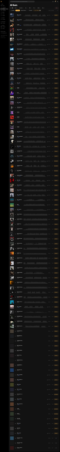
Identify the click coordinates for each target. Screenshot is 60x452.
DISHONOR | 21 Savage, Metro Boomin (22, 277)
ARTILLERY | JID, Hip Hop (20, 369)
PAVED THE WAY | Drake (20, 282)
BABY (18, 204)
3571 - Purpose (19, 306)
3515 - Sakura (19, 102)
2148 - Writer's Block (20, 131)
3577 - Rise (18, 180)
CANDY (18, 408)
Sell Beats (4, 35)
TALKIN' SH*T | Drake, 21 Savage (22, 267)
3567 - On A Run (19, 389)
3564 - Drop (18, 423)
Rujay (17, 15)
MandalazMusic (19, 419)
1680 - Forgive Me (19, 34)
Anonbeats (18, 438)
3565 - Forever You (19, 403)
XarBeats (18, 88)
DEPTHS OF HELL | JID (20, 243)
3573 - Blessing (19, 199)
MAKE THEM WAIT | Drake (21, 350)
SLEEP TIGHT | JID (19, 311)
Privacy (2, 36)
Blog (6, 35)
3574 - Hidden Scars (20, 194)
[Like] (49, 15)
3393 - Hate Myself (20, 136)
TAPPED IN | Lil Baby (20, 340)
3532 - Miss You (19, 97)
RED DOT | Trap (19, 355)
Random (31, 10)
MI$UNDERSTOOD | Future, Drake (22, 335)
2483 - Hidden (19, 73)
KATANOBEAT (18, 49)
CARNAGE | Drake (19, 248)
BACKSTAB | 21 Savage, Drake (21, 228)
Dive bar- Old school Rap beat (21, 447)
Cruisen (18, 126)
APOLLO (18, 224)
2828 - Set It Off (19, 29)
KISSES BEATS (18, 93)
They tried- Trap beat (20, 442)
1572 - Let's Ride (19, 39)
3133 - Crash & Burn (20, 63)
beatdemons (18, 25)
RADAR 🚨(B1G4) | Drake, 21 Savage (22, 296)
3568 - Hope (19, 384)
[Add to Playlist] (52, 15)
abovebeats (18, 151)
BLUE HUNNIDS (19, 170)
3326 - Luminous (19, 53)
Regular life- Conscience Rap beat (22, 437)
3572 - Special (19, 209)
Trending (13, 10)
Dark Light (18, 418)
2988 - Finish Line (19, 68)
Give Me (18, 24)
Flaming (18, 413)
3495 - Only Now (19, 19)
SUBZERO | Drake (19, 238)
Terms (4, 36)
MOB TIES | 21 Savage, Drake (21, 345)
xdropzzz (18, 161)
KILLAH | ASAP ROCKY (20, 175)
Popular (18, 10)
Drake (18, 92)
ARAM (17, 122)
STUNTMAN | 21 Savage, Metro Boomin (22, 262)
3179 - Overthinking (20, 58)
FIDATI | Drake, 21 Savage (20, 233)
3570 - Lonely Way (19, 374)
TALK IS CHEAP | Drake (20, 214)
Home (1, 35)
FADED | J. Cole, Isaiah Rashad (21, 301)
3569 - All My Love (19, 379)
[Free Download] (47, 15)
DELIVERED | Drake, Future (21, 316)
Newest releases (23, 10)
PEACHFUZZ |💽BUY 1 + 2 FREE (21, 160)
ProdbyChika (18, 409)
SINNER (18, 87)
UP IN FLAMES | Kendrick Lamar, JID (22, 121)
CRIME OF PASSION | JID (20, 272)
